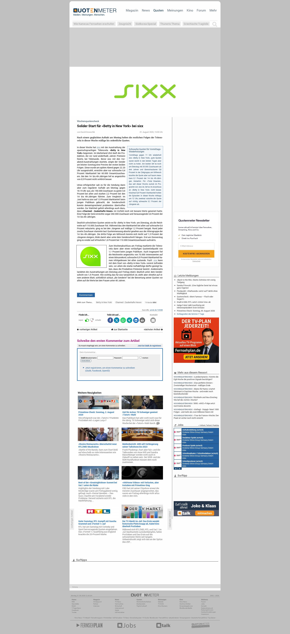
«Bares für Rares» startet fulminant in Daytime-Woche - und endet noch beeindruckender (194, 391)
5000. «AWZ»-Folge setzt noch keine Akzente (194, 404)
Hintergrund (97, 602)
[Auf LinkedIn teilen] (136, 320)
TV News (126, 618)
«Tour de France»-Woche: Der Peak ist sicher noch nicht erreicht (196, 416)
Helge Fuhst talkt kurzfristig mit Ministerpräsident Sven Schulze (191, 306)
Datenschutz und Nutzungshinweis (207, 609)
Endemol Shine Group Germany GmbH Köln (197, 432)
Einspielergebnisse (186, 606)
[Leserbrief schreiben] (153, 320)
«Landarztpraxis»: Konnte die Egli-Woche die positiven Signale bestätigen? (196, 377)
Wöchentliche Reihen (144, 602)
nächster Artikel (152, 329)
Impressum (205, 614)
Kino (190, 10)
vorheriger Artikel (88, 329)
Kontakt (203, 606)
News (146, 10)
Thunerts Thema (169, 24)
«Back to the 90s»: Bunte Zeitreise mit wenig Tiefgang (196, 281)
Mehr (213, 10)
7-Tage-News (76, 608)
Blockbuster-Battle (186, 608)
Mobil (74, 606)
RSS (73, 602)
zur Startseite (120, 329)
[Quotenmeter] (95, 12)
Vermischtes (119, 604)
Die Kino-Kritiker (185, 604)
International (119, 608)
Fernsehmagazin (97, 618)
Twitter (74, 612)
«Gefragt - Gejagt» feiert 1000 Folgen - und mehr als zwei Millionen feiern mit (196, 410)
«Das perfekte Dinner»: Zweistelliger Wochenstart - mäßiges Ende (193, 384)
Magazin (132, 10)
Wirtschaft (118, 606)
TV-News (118, 602)
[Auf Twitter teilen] (116, 320)
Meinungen (175, 10)
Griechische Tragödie (196, 24)
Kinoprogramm (185, 618)
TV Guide (146, 618)
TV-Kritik (161, 604)
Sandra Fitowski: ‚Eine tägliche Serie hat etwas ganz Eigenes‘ (197, 286)
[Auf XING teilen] (129, 320)
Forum (201, 10)
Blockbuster (154, 618)
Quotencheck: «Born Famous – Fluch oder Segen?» (195, 297)
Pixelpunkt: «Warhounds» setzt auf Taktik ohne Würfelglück (197, 292)
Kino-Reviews (162, 606)
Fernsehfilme (163, 618)
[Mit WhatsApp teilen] (123, 320)
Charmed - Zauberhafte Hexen (128, 302)
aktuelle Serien (174, 618)
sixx (98, 147)
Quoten (158, 10)
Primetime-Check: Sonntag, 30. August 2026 (196, 310)
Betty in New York (104, 302)
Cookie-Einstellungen (208, 612)
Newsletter (75, 604)
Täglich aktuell (142, 606)
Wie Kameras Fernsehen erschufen (94, 24)
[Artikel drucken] (142, 320)
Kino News (78, 618)
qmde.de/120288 (156, 310)
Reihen (95, 604)
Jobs (203, 604)
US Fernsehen (117, 618)
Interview (96, 606)
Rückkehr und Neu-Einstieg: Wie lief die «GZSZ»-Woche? (196, 398)
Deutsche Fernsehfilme (199, 618)
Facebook (75, 610)
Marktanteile (141, 604)
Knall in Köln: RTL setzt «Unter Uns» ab (194, 302)
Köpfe (117, 610)
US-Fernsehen (119, 612)
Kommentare (86, 294)
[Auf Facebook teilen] (110, 320)
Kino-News (183, 602)
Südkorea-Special (145, 24)
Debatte (160, 602)
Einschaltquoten (136, 618)
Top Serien (211, 618)
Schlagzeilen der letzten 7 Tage (190, 314)
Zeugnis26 (125, 24)
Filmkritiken (108, 618)
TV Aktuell (86, 618)
